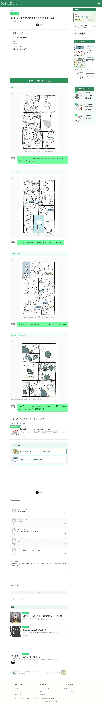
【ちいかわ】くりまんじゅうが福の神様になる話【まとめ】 (42, 616)
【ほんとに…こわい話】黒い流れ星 (34, 630)
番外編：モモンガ (20, 49)
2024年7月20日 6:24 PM (22, 539)
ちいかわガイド (44, 694)
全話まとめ (18, 694)
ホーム (17, 688)
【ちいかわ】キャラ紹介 (18, 423)
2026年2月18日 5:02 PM (22, 509)
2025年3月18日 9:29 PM (22, 529)
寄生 (15, 41)
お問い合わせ (67, 688)
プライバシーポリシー (70, 691)
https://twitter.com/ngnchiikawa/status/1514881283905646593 (39, 235)
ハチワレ (18, 500)
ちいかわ (13, 500)
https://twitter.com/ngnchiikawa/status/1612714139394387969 (26, 399)
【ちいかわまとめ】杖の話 (31, 657)
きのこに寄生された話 (20, 38)
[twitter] (37, 25)
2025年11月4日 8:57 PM (22, 519)
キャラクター (18, 691)
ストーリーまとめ (15, 498)
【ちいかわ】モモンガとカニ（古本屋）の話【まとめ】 (88, 95)
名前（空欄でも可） (15, 585)
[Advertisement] (39, 66)
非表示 (21, 33)
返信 (65, 513)
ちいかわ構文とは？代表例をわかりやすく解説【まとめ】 (88, 106)
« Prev (12, 599)
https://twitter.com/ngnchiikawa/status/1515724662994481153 (39, 317)
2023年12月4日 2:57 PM (22, 549)
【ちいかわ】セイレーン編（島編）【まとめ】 (88, 118)
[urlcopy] (40, 25)
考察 (41, 691)
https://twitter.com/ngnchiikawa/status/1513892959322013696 (39, 151)
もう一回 (17, 44)
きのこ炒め (17, 46)
